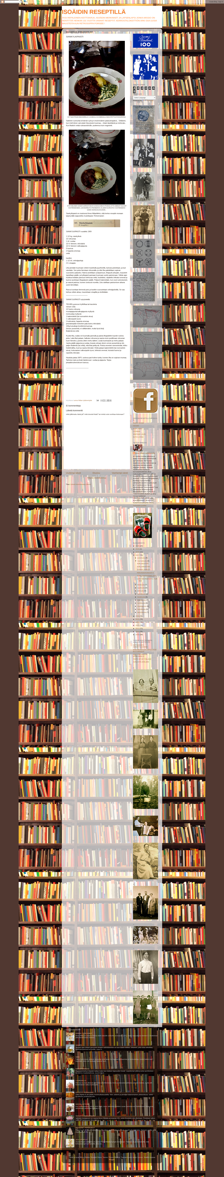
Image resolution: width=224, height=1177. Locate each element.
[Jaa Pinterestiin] (110, 400)
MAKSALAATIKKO (82, 1104)
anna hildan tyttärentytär (145, 453)
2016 (138, 616)
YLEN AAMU (137, 429)
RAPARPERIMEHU (82, 1069)
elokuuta (140, 591)
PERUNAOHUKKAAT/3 (145, 573)
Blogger (112, 1159)
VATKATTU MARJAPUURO (85, 1116)
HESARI (136, 426)
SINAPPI (78, 1045)
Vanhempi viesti (120, 473)
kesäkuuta (141, 597)
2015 (138, 619)
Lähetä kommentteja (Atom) (80, 484)
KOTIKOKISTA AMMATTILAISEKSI (140, 646)
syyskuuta (141, 588)
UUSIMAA (136, 431)
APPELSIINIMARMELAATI (146, 576)
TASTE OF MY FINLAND (142, 659)
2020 (138, 546)
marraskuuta (142, 561)
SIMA (77, 1057)
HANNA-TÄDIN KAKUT (83, 1033)
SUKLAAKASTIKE (143, 567)
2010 (138, 634)
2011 (138, 631)
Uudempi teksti (73, 473)
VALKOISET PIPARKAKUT (85, 1128)
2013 (138, 625)
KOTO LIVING (138, 437)
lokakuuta (141, 585)
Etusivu (96, 473)
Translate (150, 100)
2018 (138, 552)
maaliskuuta (142, 606)
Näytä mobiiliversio (96, 478)
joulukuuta (141, 558)
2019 (138, 549)
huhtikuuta (141, 603)
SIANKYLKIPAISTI (143, 570)
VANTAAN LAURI (139, 434)
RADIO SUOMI (138, 423)
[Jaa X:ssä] (106, 400)
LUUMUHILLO (80, 1080)
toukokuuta (141, 600)
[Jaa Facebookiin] (108, 400)
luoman (140, 1157)
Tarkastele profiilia (139, 505)
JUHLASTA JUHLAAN (141, 662)
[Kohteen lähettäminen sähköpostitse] (101, 400)
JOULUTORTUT (81, 1140)
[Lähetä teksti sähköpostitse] (97, 400)
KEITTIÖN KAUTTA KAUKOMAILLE (140, 655)
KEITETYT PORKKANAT (84, 1092)
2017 (138, 555)
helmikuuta (141, 609)
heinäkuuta (141, 594)
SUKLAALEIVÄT (143, 564)
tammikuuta (142, 612)
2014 (138, 622)
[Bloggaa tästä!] (104, 400)
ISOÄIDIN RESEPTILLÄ (94, 12)
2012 (138, 628)
